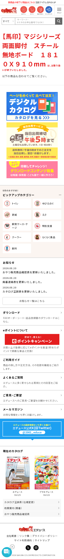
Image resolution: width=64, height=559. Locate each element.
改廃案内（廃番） (13, 508)
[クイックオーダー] (49, 9)
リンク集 (24, 536)
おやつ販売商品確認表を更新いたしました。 (29, 272)
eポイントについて (15, 330)
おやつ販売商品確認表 (17, 514)
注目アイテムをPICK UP (32, 2)
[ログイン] (23, 9)
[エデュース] (9, 10)
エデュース (32, 529)
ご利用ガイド (11, 360)
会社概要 (11, 536)
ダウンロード (11, 312)
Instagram (36, 547)
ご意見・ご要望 (12, 395)
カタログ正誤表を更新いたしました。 (25, 291)
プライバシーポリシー (45, 536)
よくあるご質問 (13, 377)
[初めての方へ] (40, 9)
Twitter (28, 547)
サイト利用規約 (23, 540)
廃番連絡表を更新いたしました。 (23, 282)
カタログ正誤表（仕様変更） (19, 502)
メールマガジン (13, 409)
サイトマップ (42, 540)
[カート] (32, 9)
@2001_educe (32, 432)
